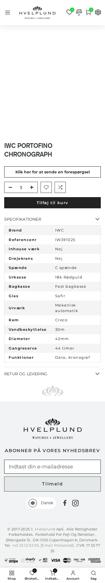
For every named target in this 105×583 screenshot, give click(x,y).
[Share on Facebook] (65, 503)
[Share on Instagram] (75, 503)
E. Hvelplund (43, 529)
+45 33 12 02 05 (25, 545)
